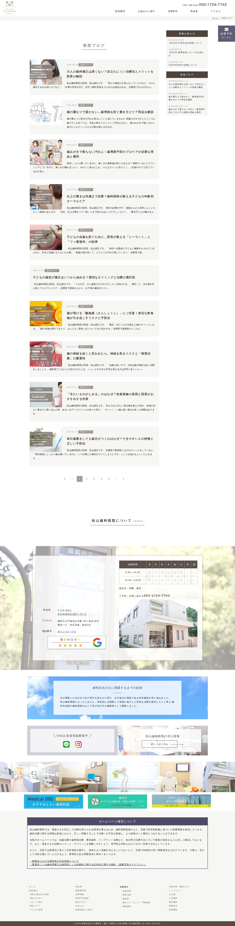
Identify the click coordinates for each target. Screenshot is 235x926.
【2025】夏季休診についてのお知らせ (186, 52)
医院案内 (120, 11)
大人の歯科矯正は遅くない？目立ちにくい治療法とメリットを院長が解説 (187, 84)
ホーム (32, 887)
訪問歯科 (173, 910)
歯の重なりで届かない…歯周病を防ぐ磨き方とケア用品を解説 (187, 97)
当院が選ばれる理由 (39, 894)
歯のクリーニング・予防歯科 (136, 902)
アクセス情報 (36, 910)
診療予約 (226, 35)
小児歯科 (173, 898)
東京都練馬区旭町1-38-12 (72, 614)
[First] (65, 479)
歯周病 (126, 899)
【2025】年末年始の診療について (185, 41)
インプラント (175, 890)
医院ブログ (80, 902)
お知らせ (79, 906)
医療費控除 (80, 890)
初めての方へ (36, 898)
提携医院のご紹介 (84, 910)
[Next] (116, 479)
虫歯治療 (127, 891)
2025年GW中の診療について (183, 63)
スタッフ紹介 (36, 902)
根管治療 (127, 895)
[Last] (124, 479)
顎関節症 (173, 906)
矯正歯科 (173, 902)
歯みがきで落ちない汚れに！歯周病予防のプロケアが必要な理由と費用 (187, 109)
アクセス (216, 11)
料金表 (194, 11)
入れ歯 (172, 894)
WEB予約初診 (82, 898)
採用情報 (79, 894)
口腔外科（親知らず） (179, 887)
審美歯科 (127, 906)
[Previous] (72, 479)
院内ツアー (35, 906)
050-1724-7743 (67, 631)
